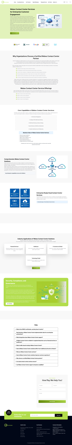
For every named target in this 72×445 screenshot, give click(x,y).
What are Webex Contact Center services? (26, 351)
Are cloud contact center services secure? (26, 361)
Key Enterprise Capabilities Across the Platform (15, 173)
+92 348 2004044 (59, 427)
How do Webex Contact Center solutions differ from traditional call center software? (36, 348)
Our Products (28, 2)
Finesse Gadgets (39, 427)
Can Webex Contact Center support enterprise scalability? (30, 364)
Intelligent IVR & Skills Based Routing (36, 119)
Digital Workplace (36, 2)
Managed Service (44, 2)
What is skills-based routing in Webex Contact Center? (29, 345)
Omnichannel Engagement (36, 116)
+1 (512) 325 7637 (56, 428)
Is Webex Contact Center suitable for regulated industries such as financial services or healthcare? (36, 341)
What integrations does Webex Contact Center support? (29, 337)
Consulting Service (20, 2)
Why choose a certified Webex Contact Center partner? (29, 358)
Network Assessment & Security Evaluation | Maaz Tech (43, 430)
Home (15, 2)
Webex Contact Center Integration (23, 95)
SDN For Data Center (40, 436)
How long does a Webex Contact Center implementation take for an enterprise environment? (34, 333)
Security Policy (22, 436)
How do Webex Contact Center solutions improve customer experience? (33, 355)
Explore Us (55, 2)
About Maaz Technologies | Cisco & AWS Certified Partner (26, 428)
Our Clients (50, 2)
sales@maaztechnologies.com (59, 429)
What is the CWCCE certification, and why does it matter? (29, 329)
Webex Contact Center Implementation (24, 93)
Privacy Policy (22, 433)
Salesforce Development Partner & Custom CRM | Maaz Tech (43, 434)
